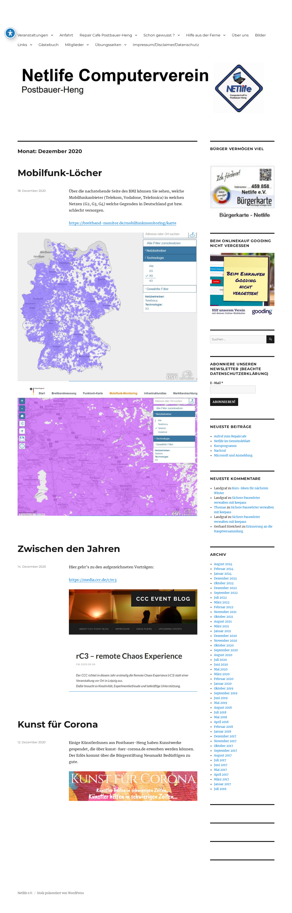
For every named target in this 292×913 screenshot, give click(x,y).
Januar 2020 (223, 684)
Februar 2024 (223, 569)
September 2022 (226, 593)
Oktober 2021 (223, 617)
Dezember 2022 (225, 588)
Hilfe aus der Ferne (203, 35)
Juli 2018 (220, 712)
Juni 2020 (221, 665)
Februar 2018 (223, 727)
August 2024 (223, 564)
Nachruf (220, 451)
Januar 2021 (222, 631)
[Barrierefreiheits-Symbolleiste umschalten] (10, 33)
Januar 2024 (223, 574)
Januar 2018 (222, 731)
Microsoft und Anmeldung (233, 455)
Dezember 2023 (225, 578)
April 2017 (221, 775)
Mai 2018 (220, 717)
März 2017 (221, 779)
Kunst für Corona (58, 724)
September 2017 (225, 751)
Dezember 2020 (225, 636)
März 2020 (221, 674)
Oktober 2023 (223, 583)
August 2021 (223, 621)
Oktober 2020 (224, 645)
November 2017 (225, 741)
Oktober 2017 (223, 746)
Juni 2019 (221, 698)
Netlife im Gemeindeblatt (232, 441)
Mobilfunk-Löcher (60, 172)
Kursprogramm (225, 446)
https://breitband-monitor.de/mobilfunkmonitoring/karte (122, 223)
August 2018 (223, 708)
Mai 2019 (220, 703)
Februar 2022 (223, 607)
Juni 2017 (220, 765)
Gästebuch (49, 45)
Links (22, 45)
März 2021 (221, 626)
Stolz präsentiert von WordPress (60, 893)
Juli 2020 (220, 660)
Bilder (260, 35)
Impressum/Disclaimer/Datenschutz (166, 45)
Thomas (220, 507)
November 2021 (225, 612)
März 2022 (221, 602)
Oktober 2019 (223, 688)
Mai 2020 (220, 669)
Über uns (240, 35)
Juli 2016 (220, 789)
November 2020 (225, 641)
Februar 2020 (223, 679)
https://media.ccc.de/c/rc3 (93, 579)
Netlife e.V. (25, 893)
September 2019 (225, 693)
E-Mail (216, 383)
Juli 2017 (220, 760)
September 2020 (226, 650)
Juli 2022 (220, 598)
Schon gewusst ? (159, 35)
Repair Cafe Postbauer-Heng (106, 35)
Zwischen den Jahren (69, 548)
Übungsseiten (108, 45)
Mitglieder (74, 45)
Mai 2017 (220, 770)
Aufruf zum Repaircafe (230, 436)
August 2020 (223, 655)
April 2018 (221, 722)
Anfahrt (66, 35)
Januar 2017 (222, 784)
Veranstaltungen (33, 35)
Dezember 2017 (225, 736)
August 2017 (223, 755)
